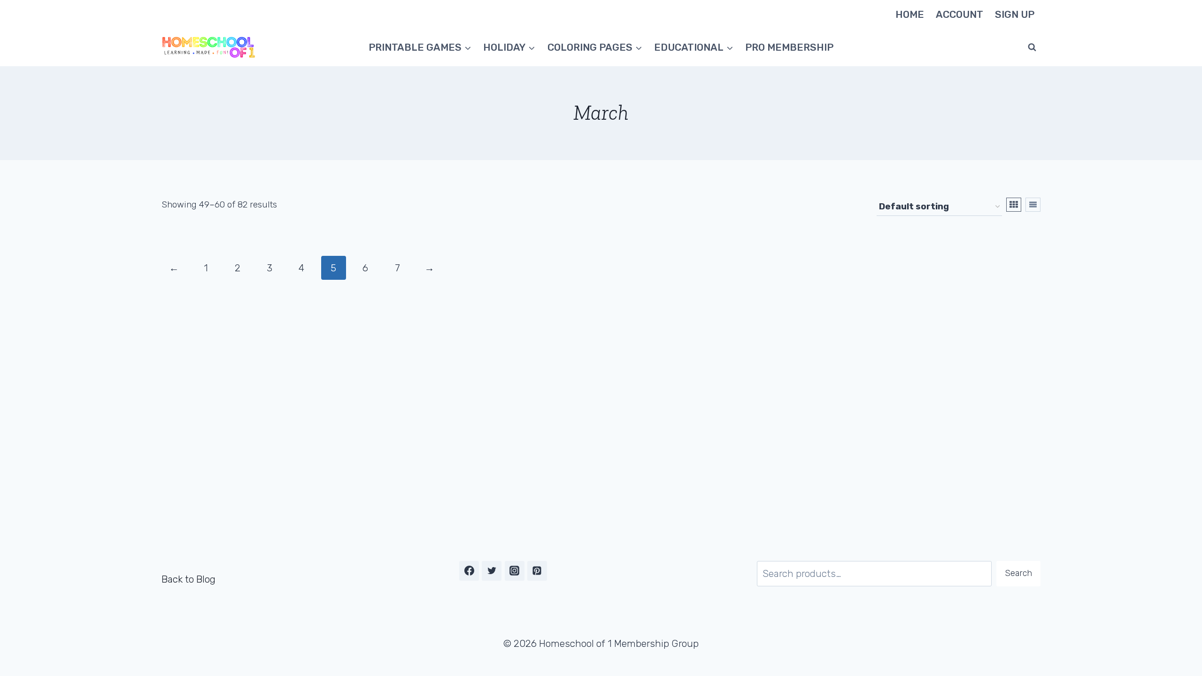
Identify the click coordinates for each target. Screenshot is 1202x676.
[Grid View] (1013, 205)
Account (959, 14)
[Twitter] (491, 571)
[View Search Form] (1032, 47)
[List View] (1032, 205)
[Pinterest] (537, 571)
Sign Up (1014, 14)
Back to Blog (189, 579)
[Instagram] (514, 571)
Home (909, 14)
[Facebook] (469, 571)
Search (1018, 573)
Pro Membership (789, 47)
